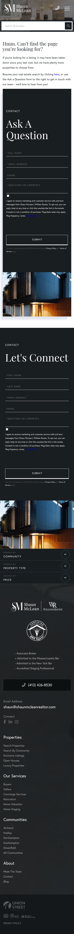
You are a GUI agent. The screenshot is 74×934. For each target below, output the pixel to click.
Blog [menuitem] (6, 881)
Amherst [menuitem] (8, 828)
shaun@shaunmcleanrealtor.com (29, 706)
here (56, 74)
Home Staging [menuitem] (11, 809)
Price (7, 579)
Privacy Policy (32, 216)
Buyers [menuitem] (7, 784)
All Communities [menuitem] (13, 853)
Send (37, 240)
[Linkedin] (10, 722)
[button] (68, 26)
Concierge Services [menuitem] (14, 794)
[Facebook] (4, 722)
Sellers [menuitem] (7, 789)
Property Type (14, 568)
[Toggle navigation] (67, 8)
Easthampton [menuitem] (11, 843)
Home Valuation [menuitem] (12, 804)
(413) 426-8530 (40, 685)
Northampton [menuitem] (11, 838)
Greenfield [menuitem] (9, 848)
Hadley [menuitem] (7, 833)
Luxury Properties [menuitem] (13, 765)
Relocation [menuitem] (9, 799)
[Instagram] (16, 722)
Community (12, 556)
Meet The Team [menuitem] (12, 871)
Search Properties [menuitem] (13, 745)
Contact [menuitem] (8, 876)
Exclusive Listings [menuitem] (13, 755)
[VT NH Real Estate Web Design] (37, 906)
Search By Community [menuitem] (16, 750)
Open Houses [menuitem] (11, 760)
